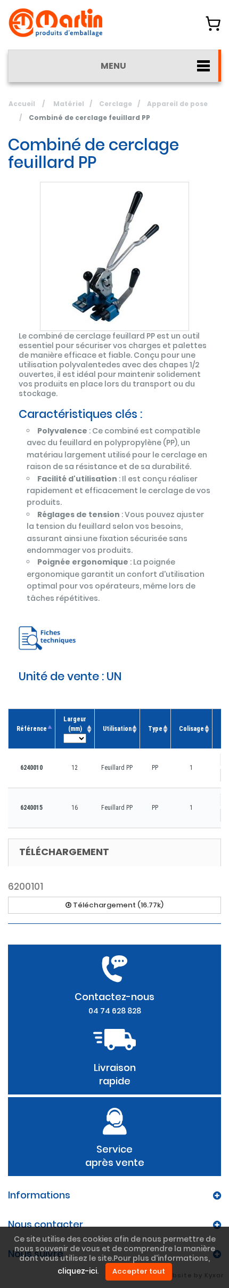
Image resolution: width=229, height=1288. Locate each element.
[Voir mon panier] (213, 23)
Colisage (191, 728)
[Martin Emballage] (56, 22)
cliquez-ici (77, 1271)
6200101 (25, 886)
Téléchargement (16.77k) (117, 905)
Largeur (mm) (74, 723)
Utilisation (117, 728)
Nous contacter (45, 1224)
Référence (32, 728)
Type (155, 728)
